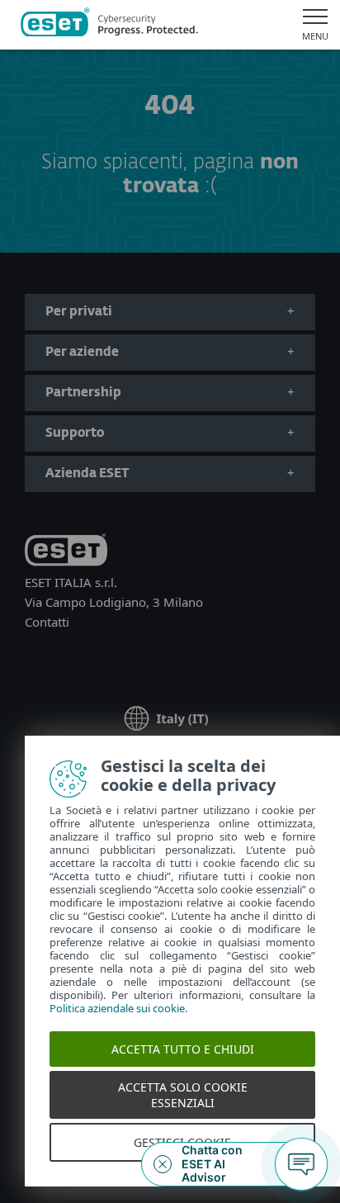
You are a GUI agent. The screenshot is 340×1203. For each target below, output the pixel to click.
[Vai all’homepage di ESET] (109, 25)
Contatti (47, 621)
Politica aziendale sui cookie (117, 1008)
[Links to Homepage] (66, 552)
